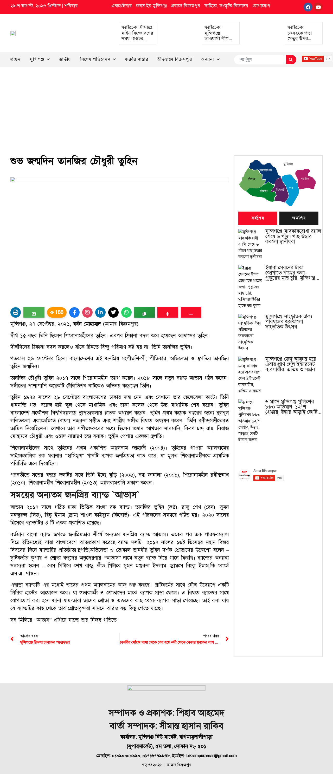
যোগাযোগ (261, 6)
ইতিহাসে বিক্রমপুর (174, 59)
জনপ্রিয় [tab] (299, 218)
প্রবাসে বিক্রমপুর (185, 6)
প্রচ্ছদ (15, 59)
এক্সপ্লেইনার (121, 6)
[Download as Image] (33, 312)
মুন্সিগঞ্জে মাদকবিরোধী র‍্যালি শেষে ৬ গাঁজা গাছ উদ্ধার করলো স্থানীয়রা (293, 236)
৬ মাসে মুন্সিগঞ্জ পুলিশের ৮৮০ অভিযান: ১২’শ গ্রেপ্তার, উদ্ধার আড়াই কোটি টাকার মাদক (291, 407)
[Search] (291, 59)
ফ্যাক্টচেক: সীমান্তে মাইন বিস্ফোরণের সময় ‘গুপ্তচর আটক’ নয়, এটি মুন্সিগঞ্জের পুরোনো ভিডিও (137, 41)
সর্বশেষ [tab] (258, 218)
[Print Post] (15, 312)
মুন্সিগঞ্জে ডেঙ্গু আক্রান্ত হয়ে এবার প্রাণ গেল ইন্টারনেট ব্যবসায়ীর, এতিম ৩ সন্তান (290, 364)
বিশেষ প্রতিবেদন (95, 59)
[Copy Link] (144, 312)
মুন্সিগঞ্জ (37, 59)
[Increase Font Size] (167, 312)
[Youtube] (318, 7)
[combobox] (260, 59)
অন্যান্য (207, 59)
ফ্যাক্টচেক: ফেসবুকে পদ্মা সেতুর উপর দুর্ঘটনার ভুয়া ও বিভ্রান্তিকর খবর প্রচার (301, 41)
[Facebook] (308, 7)
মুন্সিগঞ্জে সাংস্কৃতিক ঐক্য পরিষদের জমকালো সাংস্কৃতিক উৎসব (288, 322)
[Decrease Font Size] (191, 312)
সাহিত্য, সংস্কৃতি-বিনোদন (226, 6)
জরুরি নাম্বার (137, 59)
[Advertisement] (166, 106)
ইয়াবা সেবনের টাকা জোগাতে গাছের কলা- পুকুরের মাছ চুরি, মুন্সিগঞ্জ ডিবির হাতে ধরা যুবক (290, 273)
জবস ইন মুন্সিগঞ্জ (151, 6)
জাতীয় (65, 59)
